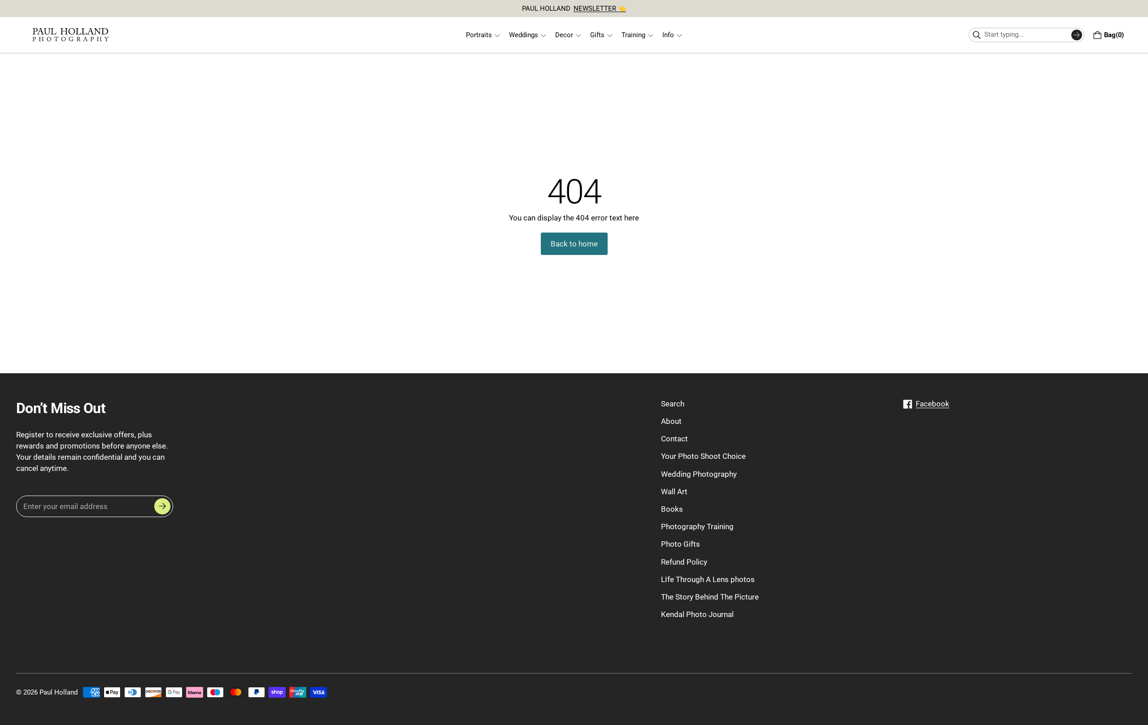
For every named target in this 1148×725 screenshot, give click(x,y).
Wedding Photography (699, 474)
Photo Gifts (680, 544)
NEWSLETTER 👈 (600, 8)
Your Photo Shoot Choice (703, 456)
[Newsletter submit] (162, 507)
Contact (674, 439)
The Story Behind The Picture (710, 596)
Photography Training (697, 526)
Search (672, 403)
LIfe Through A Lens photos (708, 579)
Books (672, 509)
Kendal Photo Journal (697, 614)
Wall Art (674, 491)
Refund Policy (684, 561)
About (671, 421)
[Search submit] (1076, 35)
